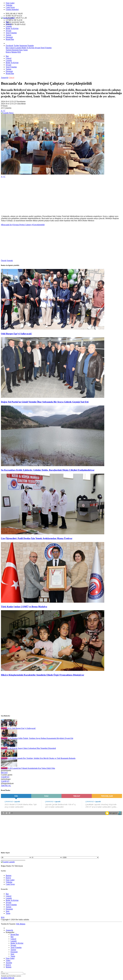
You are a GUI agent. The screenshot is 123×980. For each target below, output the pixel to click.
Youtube (30, 46)
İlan (7, 22)
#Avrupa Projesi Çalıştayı (22, 225)
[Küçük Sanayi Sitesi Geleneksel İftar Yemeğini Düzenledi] (9, 746)
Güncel (8, 24)
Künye (8, 52)
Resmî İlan (10, 39)
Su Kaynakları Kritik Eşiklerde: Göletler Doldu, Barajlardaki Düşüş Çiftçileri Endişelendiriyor (47, 470)
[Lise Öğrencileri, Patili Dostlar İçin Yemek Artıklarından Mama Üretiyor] (52, 534)
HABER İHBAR (7, 978)
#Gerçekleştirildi (38, 225)
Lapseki (9, 26)
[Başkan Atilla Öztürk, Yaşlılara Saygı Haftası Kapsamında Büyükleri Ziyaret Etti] (9, 736)
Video (8, 960)
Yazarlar (9, 963)
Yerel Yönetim (11, 33)
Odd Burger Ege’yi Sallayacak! (16, 333)
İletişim (14, 52)
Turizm (8, 35)
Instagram (23, 46)
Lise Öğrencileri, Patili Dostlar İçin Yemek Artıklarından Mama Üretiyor (36, 538)
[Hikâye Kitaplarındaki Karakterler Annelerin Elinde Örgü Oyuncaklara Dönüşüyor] (52, 670)
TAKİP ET (5, 777)
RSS (19, 52)
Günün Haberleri (12, 9)
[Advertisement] (61, 196)
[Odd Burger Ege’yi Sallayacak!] (52, 329)
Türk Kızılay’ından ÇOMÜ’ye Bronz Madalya (24, 606)
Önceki (3, 260)
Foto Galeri (10, 3)
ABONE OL (6, 786)
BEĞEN (4, 773)
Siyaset (8, 31)
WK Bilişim (20, 924)
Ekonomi (9, 37)
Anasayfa (4, 78)
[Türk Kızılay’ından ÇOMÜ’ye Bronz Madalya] (52, 602)
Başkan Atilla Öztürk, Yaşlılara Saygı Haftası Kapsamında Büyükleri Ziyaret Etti (40, 738)
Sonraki (10, 260)
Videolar (9, 5)
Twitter (16, 46)
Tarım (25, 50)
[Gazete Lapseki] (8, 18)
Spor (21, 50)
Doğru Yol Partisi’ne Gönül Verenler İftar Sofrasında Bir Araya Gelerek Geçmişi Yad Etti (45, 402)
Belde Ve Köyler (12, 28)
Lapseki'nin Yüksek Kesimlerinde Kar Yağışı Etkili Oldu (31, 768)
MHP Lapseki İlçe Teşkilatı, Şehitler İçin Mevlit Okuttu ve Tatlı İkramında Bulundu (41, 758)
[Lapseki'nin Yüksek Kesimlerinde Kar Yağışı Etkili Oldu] (9, 766)
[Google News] (7, 113)
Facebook (9, 46)
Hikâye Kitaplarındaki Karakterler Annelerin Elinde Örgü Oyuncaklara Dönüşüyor (42, 675)
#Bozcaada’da (6, 225)
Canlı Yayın (10, 7)
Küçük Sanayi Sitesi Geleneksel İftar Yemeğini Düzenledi (31, 748)
